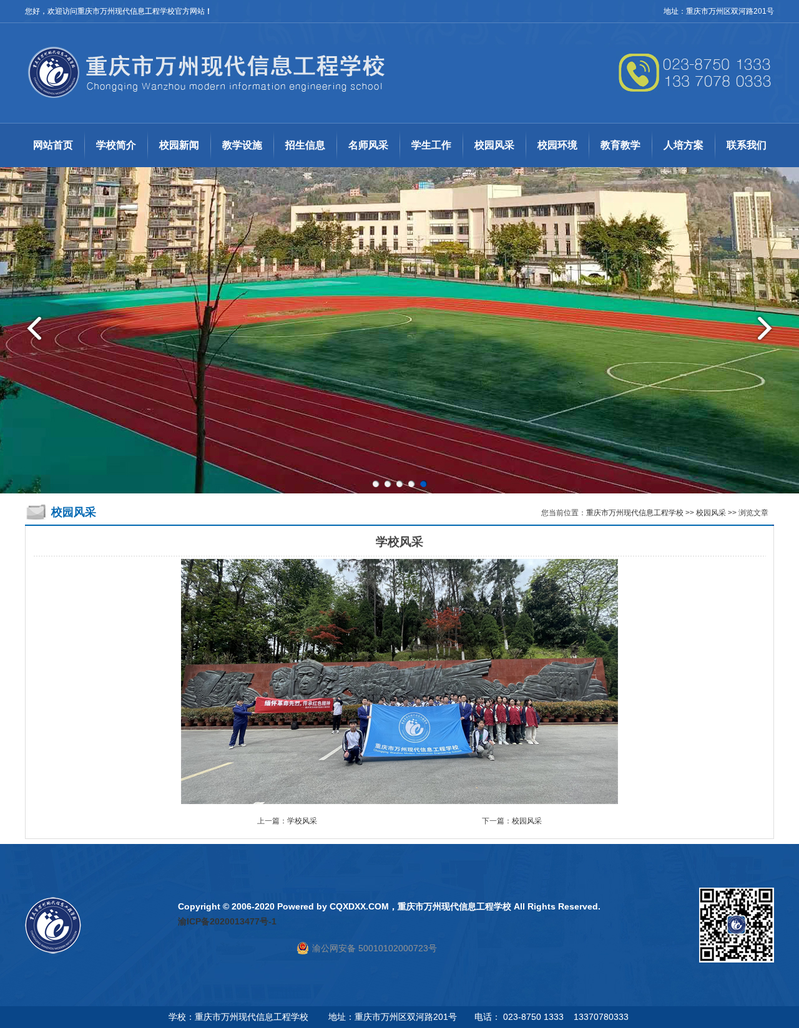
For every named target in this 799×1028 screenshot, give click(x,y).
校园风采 (711, 512)
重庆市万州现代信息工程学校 (635, 512)
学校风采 (302, 821)
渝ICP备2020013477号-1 (227, 921)
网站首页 (53, 145)
